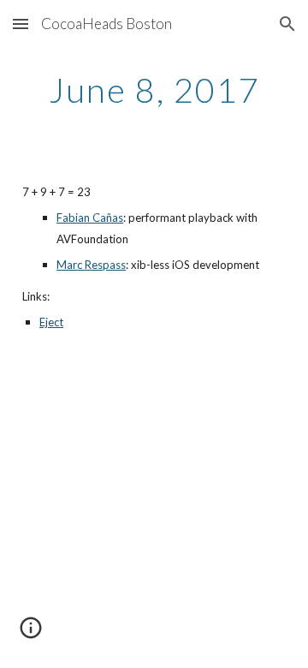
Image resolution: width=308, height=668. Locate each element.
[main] (154, 90)
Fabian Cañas (89, 217)
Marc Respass (91, 264)
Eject (51, 322)
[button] (20, 23)
